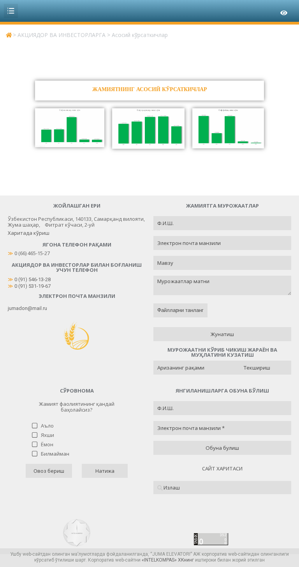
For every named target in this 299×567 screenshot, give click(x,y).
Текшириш (257, 367)
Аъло (47, 425)
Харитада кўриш (28, 232)
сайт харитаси (222, 468)
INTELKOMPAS (159, 560)
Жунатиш (222, 334)
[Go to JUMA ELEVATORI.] (8, 35)
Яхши (47, 434)
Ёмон (47, 444)
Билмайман (55, 453)
